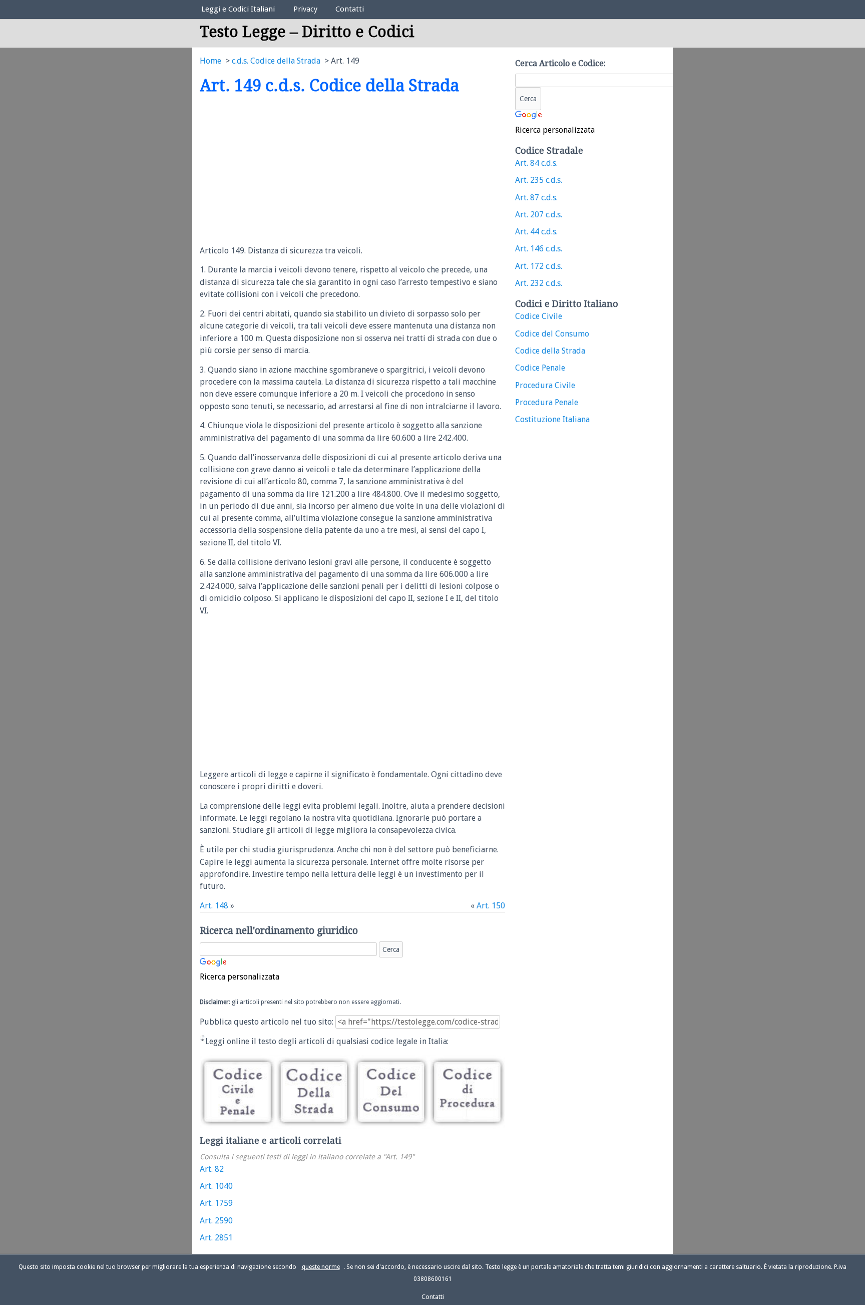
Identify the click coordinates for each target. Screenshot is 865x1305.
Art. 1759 (216, 1203)
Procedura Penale (546, 402)
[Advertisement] (284, 171)
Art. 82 (212, 1169)
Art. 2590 (216, 1220)
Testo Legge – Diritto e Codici (307, 32)
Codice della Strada (550, 351)
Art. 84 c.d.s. (536, 163)
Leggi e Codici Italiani (238, 9)
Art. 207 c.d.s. (538, 214)
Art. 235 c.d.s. (538, 180)
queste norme (321, 1266)
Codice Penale (540, 368)
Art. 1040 (216, 1186)
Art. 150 (491, 905)
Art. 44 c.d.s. (536, 231)
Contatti (349, 9)
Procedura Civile (545, 385)
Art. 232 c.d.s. (538, 283)
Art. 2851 (216, 1237)
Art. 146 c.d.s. (538, 248)
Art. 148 (214, 905)
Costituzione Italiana (552, 419)
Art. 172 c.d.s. (538, 266)
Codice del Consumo (552, 334)
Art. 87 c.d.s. (536, 197)
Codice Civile (538, 316)
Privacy (305, 9)
